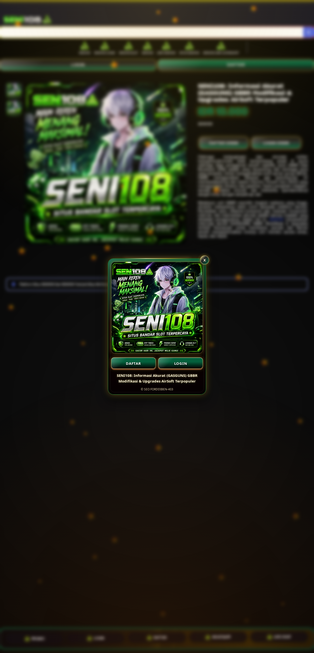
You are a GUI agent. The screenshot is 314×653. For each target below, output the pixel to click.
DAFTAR (133, 363)
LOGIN (180, 363)
